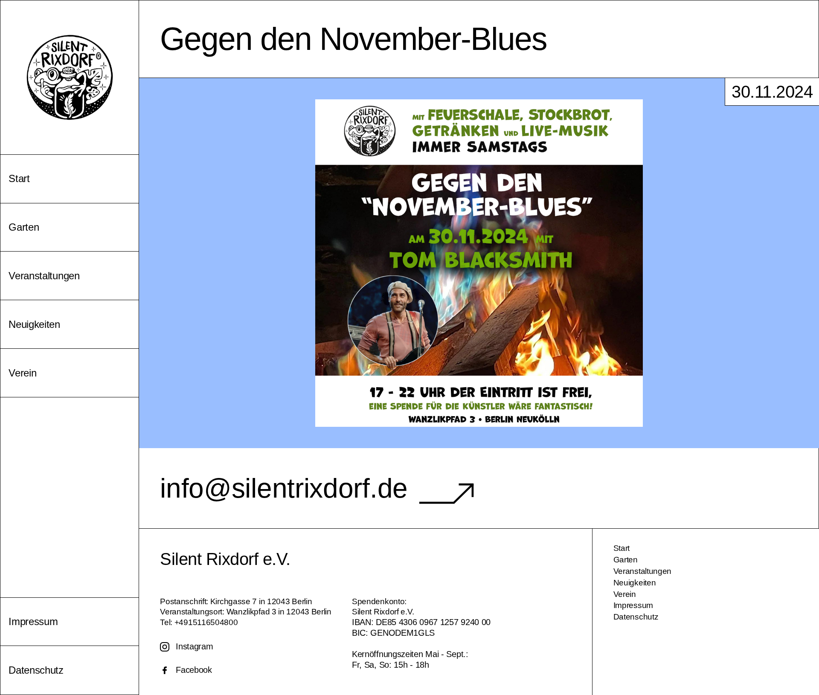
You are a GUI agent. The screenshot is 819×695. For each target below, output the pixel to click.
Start (621, 548)
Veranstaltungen (642, 571)
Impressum (633, 605)
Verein (624, 594)
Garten (625, 559)
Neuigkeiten (634, 582)
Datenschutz (636, 616)
